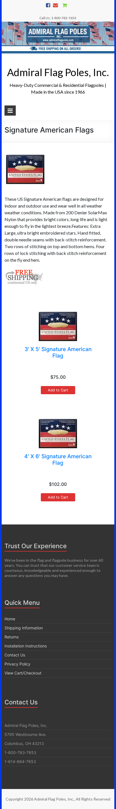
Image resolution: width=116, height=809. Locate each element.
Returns (12, 636)
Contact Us (15, 655)
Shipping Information (24, 627)
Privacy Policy (17, 664)
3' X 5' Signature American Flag (58, 352)
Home (10, 618)
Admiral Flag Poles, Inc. (58, 72)
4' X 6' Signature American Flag (58, 459)
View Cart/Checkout (23, 673)
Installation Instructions (26, 645)
